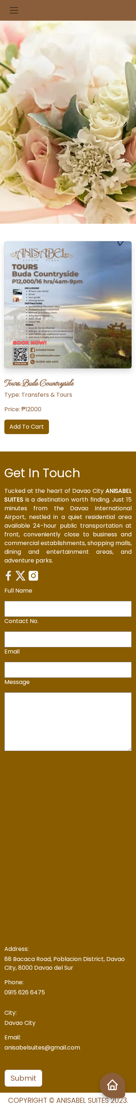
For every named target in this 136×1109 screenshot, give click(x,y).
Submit (23, 1078)
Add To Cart (26, 426)
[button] (14, 10)
